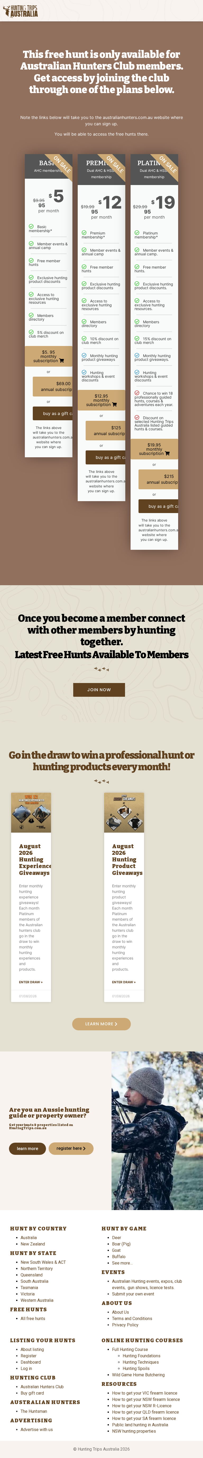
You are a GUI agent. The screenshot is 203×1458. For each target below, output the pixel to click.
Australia (29, 1237)
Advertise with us (37, 1429)
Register (28, 1355)
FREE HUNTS (28, 1309)
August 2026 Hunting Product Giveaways (127, 859)
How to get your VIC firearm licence (144, 1393)
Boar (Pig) (121, 1244)
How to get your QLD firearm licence (145, 1412)
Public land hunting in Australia (140, 1424)
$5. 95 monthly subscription (46, 356)
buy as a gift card (61, 413)
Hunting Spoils (136, 1368)
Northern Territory (37, 1268)
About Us (120, 1312)
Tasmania (29, 1287)
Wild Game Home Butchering (138, 1374)
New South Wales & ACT (43, 1262)
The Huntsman (34, 1411)
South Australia (34, 1281)
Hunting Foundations (141, 1355)
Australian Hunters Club (42, 1386)
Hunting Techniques (141, 1362)
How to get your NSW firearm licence (146, 1399)
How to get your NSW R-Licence (142, 1405)
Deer (116, 1237)
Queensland (32, 1274)
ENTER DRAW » (31, 982)
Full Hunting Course (130, 1349)
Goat (116, 1250)
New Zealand (33, 1244)
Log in (26, 1368)
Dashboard (31, 1362)
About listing (32, 1349)
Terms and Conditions (132, 1318)
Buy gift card (32, 1393)
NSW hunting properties (134, 1431)
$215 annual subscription (167, 479)
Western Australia (37, 1300)
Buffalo (119, 1256)
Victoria (28, 1293)
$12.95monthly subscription (99, 400)
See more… (122, 1263)
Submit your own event (133, 1293)
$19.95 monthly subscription (152, 449)
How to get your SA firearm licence (144, 1418)
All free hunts (33, 1318)
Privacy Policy (125, 1324)
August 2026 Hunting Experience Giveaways (35, 859)
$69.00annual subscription (61, 386)
